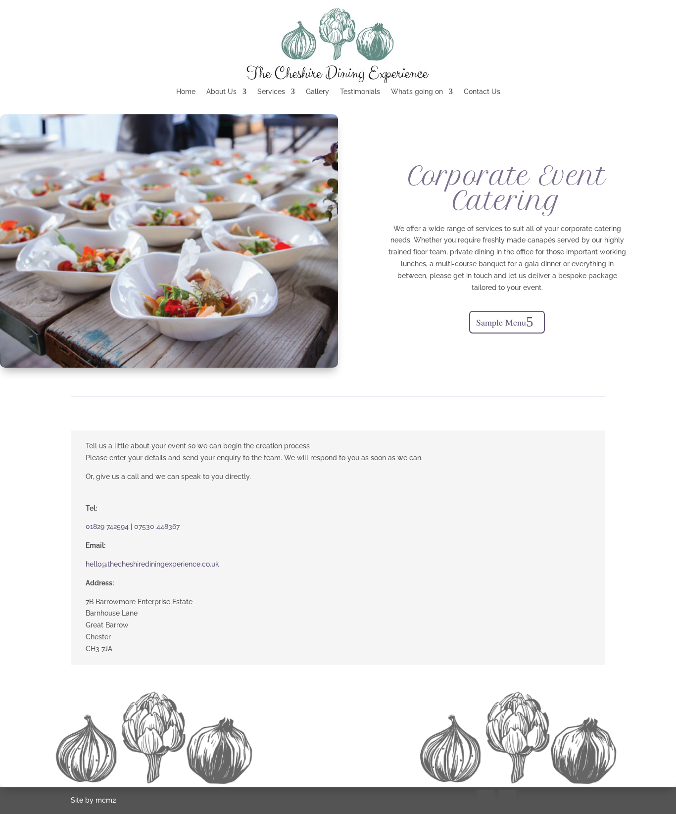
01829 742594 (107, 526)
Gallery (317, 92)
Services (271, 92)
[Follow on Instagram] (507, 799)
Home (185, 92)
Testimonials (360, 92)
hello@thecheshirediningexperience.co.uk (152, 564)
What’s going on (417, 92)
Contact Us (482, 92)
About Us (221, 92)
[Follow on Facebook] (485, 799)
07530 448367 (157, 526)
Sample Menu (501, 322)
